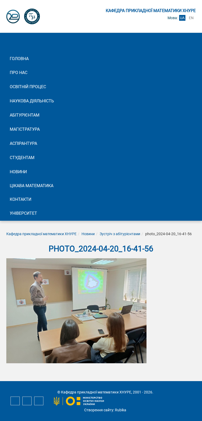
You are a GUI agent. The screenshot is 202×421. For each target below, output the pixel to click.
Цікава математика (31, 185)
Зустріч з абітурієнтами (120, 234)
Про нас (18, 72)
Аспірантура (23, 143)
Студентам (22, 157)
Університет (23, 213)
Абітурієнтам (24, 115)
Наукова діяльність (32, 100)
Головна (19, 58)
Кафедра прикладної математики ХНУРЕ (41, 234)
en (191, 18)
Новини (18, 171)
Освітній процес (28, 86)
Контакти (20, 199)
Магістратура (25, 129)
